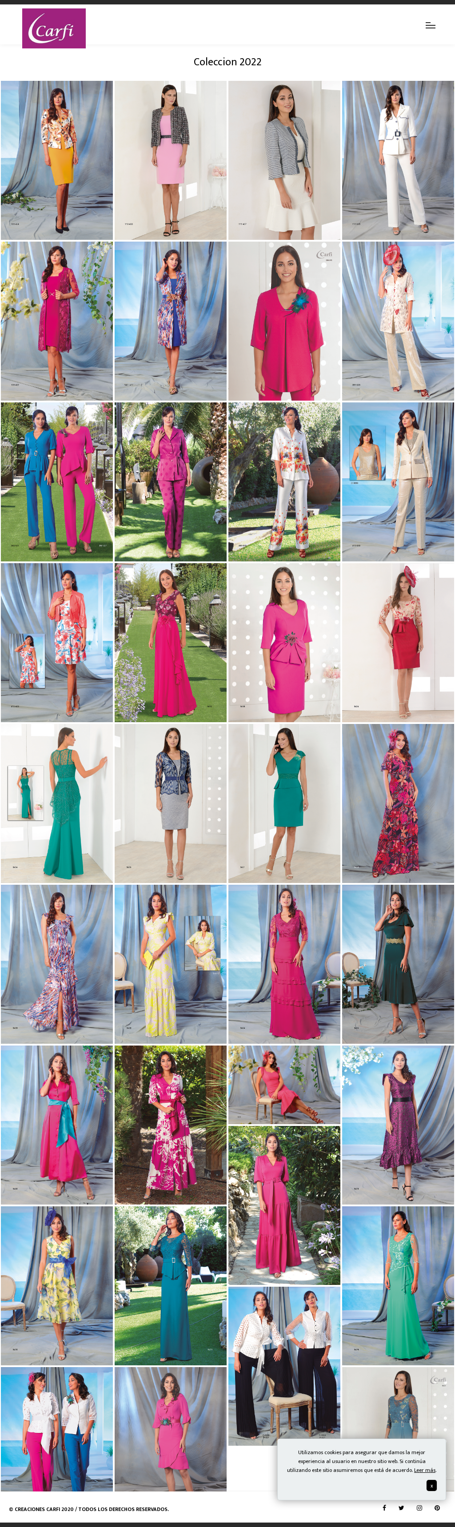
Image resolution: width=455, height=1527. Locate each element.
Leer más (424, 1470)
